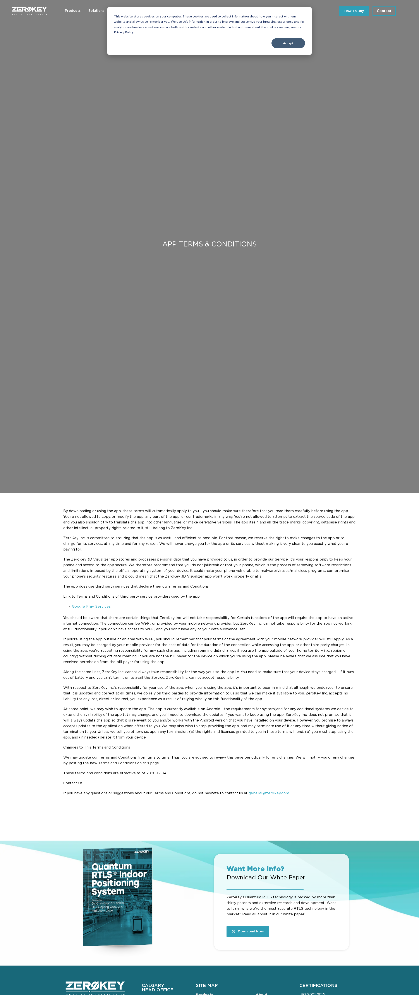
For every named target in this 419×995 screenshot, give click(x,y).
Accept (288, 43)
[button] (248, 931)
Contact (384, 11)
